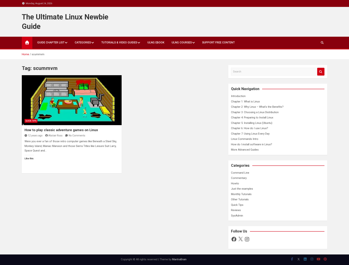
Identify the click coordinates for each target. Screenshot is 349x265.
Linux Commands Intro (244, 139)
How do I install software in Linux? (251, 144)
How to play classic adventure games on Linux (61, 130)
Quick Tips (31, 121)
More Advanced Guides (245, 149)
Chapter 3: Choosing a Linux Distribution (255, 112)
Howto (235, 183)
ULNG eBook (155, 42)
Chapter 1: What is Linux (245, 101)
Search (320, 72)
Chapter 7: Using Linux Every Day (250, 133)
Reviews (236, 210)
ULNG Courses (182, 42)
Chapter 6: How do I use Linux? (249, 128)
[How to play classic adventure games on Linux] (72, 100)
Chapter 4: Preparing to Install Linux (252, 117)
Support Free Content (218, 42)
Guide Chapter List (50, 42)
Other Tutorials (240, 199)
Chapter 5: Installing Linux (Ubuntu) (251, 123)
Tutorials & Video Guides (119, 42)
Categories (83, 42)
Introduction (238, 96)
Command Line (240, 172)
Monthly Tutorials (241, 194)
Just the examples (242, 188)
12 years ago (35, 135)
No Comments (77, 135)
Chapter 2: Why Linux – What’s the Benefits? (257, 106)
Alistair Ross (55, 135)
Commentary (239, 178)
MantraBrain (179, 259)
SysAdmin (237, 215)
